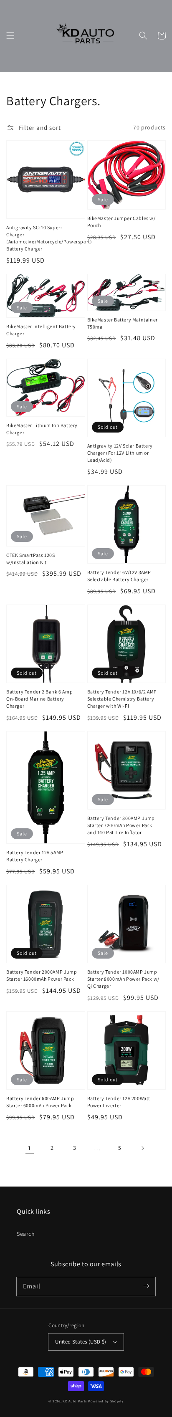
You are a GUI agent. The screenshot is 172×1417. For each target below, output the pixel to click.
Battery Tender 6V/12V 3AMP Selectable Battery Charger (119, 575)
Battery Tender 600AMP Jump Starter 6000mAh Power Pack (40, 1101)
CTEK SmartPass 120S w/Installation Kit (30, 558)
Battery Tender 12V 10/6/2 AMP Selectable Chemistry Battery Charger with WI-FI (122, 698)
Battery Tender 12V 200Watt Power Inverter (119, 1101)
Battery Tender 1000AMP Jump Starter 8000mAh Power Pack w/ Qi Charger (123, 979)
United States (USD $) (80, 1341)
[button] (10, 35)
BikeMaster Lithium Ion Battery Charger (42, 428)
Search (26, 1233)
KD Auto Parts (75, 1401)
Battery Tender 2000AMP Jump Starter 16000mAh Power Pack (41, 975)
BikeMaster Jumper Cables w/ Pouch (121, 221)
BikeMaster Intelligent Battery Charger (41, 330)
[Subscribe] (146, 1286)
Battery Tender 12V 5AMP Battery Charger (34, 856)
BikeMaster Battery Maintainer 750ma (122, 323)
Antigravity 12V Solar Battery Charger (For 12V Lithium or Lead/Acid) (120, 453)
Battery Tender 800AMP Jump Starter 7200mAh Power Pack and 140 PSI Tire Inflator (121, 825)
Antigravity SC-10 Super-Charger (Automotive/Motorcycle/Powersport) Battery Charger (43, 237)
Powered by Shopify (106, 1401)
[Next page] (142, 1148)
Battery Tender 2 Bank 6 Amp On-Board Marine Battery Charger (39, 698)
